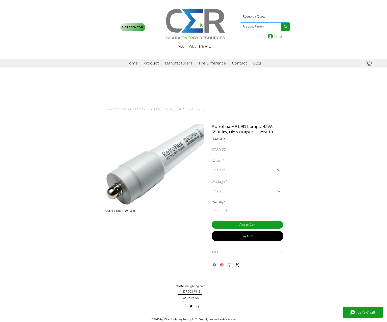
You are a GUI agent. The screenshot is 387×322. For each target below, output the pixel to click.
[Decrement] (215, 210)
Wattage (219, 181)
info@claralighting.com (190, 286)
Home (108, 109)
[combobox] (247, 170)
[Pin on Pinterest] (222, 265)
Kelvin (218, 160)
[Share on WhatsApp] (229, 265)
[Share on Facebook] (214, 265)
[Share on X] (237, 265)
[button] (369, 63)
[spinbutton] (221, 210)
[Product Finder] (285, 27)
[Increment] (227, 210)
